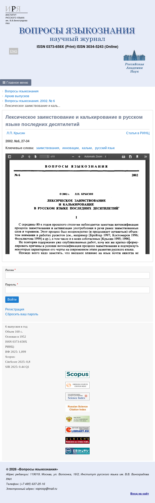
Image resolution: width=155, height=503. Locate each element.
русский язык (105, 147)
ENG (13, 51)
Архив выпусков (17, 96)
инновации (70, 147)
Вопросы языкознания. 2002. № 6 (30, 100)
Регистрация (14, 309)
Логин (9, 270)
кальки (87, 147)
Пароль (10, 284)
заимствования (47, 147)
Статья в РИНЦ (138, 133)
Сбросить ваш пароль (21, 314)
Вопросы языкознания (22, 91)
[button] (15, 82)
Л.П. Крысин (16, 133)
